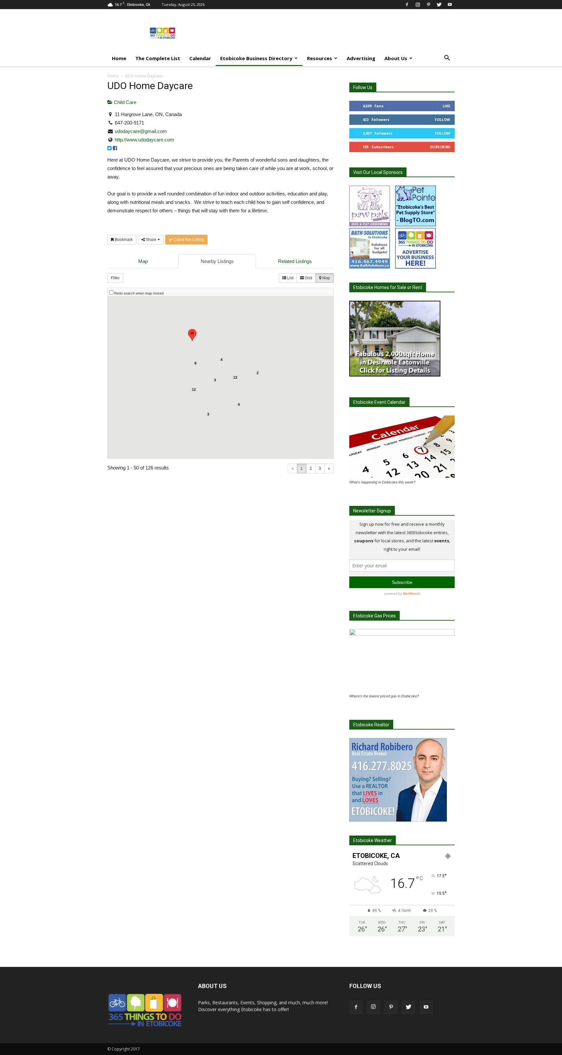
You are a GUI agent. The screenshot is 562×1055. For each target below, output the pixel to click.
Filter (115, 278)
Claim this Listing (188, 239)
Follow (442, 119)
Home (119, 58)
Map (143, 261)
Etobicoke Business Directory (256, 58)
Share (151, 239)
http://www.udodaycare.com (144, 139)
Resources (319, 58)
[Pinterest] (428, 4)
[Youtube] (450, 4)
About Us (395, 58)
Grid (308, 278)
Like (446, 105)
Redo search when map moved (139, 293)
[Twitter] (439, 4)
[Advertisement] (336, 32)
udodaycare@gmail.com (141, 131)
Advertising (361, 58)
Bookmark (123, 239)
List (289, 278)
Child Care (124, 102)
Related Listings (295, 261)
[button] (447, 59)
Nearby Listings (217, 261)
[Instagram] (417, 4)
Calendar (200, 58)
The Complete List (157, 58)
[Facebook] (407, 4)
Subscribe (440, 146)
